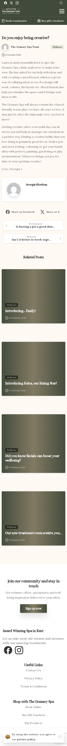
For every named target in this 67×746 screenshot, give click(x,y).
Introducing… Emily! (20, 311)
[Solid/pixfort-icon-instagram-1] (19, 649)
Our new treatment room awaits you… (33, 533)
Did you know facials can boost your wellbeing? (32, 458)
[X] (11, 2)
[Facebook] (5, 2)
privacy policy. (26, 739)
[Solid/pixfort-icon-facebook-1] (8, 649)
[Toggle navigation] (61, 11)
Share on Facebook (23, 211)
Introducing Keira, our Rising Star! (31, 383)
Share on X (53, 211)
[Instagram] (17, 2)
